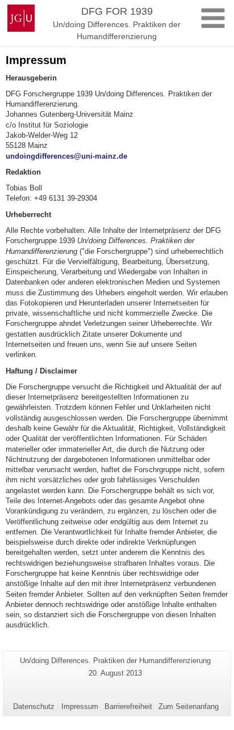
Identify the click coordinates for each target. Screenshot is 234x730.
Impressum (79, 706)
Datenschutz (34, 706)
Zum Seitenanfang (188, 706)
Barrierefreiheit (128, 706)
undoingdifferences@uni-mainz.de (66, 156)
